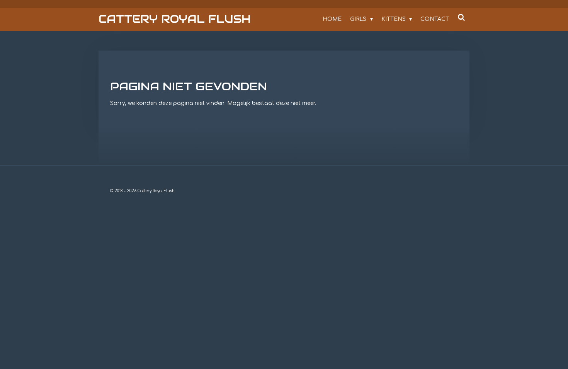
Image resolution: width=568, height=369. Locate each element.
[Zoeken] (461, 18)
